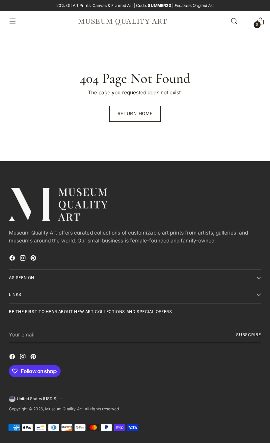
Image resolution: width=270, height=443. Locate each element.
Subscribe (248, 334)
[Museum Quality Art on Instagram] (23, 259)
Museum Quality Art (63, 408)
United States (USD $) (37, 398)
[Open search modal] (234, 21)
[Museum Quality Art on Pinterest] (34, 259)
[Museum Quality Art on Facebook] (13, 259)
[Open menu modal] (11, 21)
